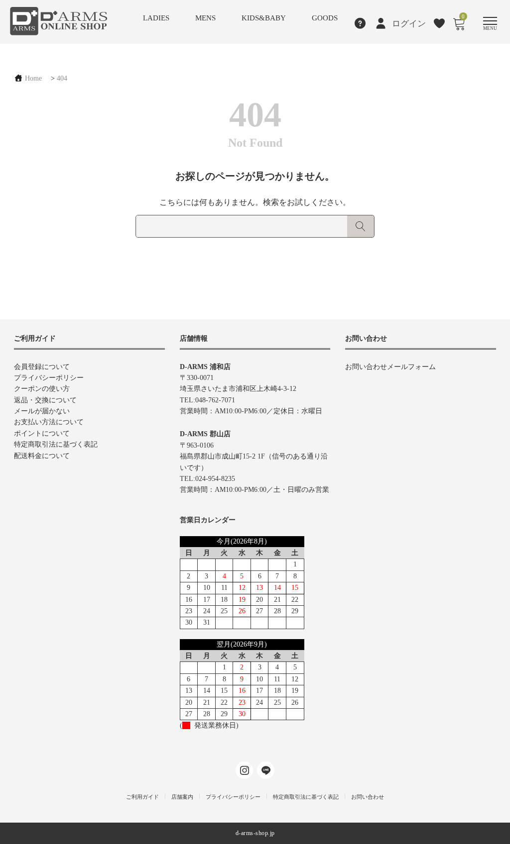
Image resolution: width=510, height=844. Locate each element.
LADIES (156, 18)
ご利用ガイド (142, 797)
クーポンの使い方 (42, 388)
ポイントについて (42, 433)
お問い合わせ (367, 797)
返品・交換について (45, 400)
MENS (205, 18)
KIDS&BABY (264, 18)
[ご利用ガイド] (361, 23)
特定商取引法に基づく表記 (56, 444)
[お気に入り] (440, 23)
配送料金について (42, 456)
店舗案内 (182, 797)
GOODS (325, 18)
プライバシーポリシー (49, 377)
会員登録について (42, 367)
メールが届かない (42, 411)
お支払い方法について (49, 422)
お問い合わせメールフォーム (390, 367)
